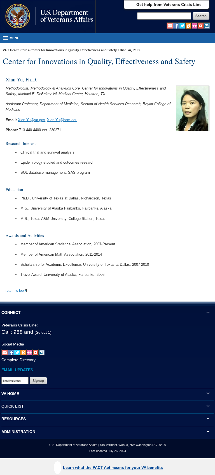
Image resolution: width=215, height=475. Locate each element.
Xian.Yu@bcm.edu (62, 120)
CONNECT (11, 312)
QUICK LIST (12, 406)
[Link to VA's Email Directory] (170, 25)
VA (5, 50)
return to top (15, 291)
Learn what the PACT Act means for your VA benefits (113, 467)
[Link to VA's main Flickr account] (194, 25)
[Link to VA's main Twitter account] (182, 25)
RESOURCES (13, 419)
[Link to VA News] (188, 25)
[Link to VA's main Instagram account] (207, 25)
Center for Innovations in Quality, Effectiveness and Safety (74, 50)
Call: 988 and (17, 332)
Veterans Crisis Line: (19, 325)
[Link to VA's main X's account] (17, 352)
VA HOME (10, 393)
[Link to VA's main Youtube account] (200, 25)
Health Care (18, 50)
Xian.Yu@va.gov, (32, 120)
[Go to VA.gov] (47, 16)
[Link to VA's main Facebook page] (176, 25)
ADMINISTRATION (18, 431)
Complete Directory (18, 360)
